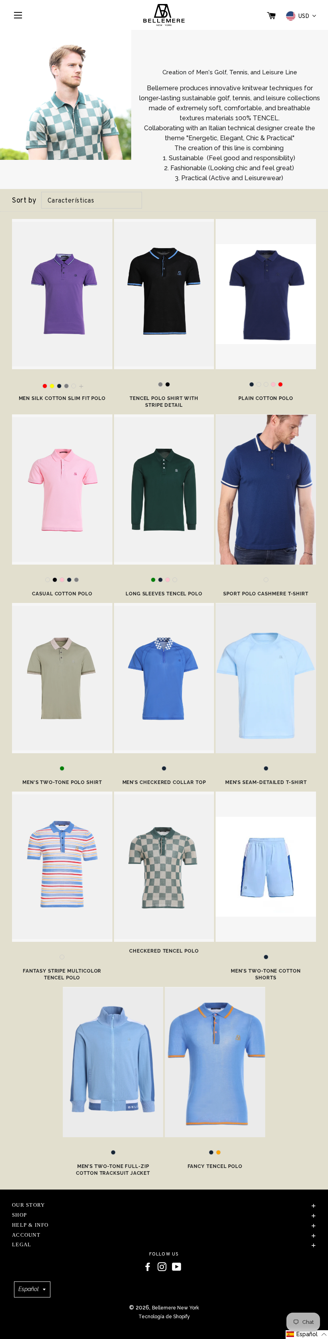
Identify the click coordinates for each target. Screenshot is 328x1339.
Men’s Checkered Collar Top (164, 782)
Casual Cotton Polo (62, 594)
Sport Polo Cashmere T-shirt (265, 594)
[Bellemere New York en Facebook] (147, 1267)
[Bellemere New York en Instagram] (162, 1267)
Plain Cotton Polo (265, 398)
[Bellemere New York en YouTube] (176, 1267)
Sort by (24, 200)
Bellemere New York (175, 1308)
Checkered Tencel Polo (163, 951)
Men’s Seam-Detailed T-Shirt (266, 782)
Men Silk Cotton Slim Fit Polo (62, 398)
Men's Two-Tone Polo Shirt (62, 782)
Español (28, 1289)
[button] (307, 1334)
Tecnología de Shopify (164, 1316)
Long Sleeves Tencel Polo (164, 594)
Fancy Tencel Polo (215, 1166)
